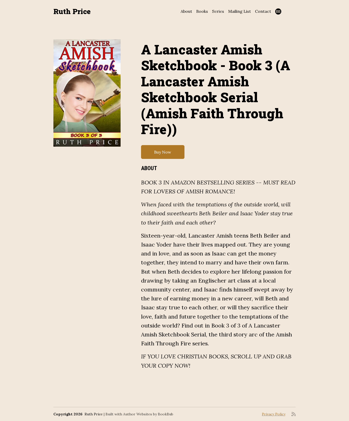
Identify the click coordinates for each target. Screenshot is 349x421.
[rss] (294, 414)
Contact (263, 11)
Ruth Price (72, 11)
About (186, 11)
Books (202, 11)
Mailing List (239, 11)
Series (218, 11)
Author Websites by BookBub (148, 414)
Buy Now (162, 152)
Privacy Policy (273, 414)
